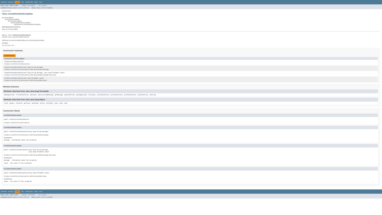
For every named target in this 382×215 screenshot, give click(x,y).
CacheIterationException (13, 61)
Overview (4, 2)
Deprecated (29, 2)
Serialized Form (8, 45)
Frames (24, 5)
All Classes (43, 5)
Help (40, 2)
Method (26, 8)
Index (36, 2)
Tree (22, 2)
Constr (20, 8)
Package (11, 2)
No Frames (31, 5)
